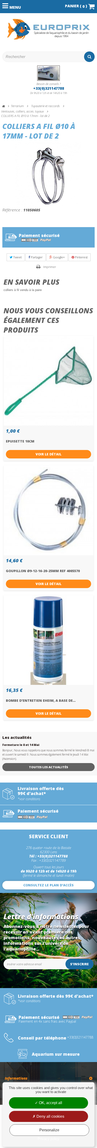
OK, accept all (50, 1103)
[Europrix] (48, 29)
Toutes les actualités (48, 767)
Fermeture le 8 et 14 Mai (20, 745)
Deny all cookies (50, 1116)
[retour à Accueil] (5, 106)
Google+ (58, 257)
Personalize (49, 1130)
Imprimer (49, 267)
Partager (36, 257)
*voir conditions (29, 799)
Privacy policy (48, 1139)
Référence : (12, 210)
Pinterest (81, 257)
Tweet (17, 257)
